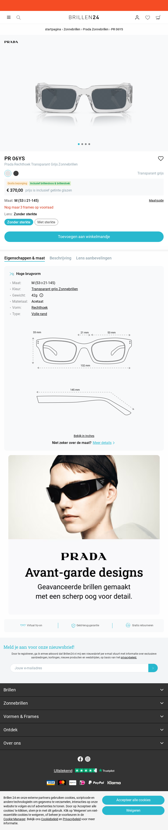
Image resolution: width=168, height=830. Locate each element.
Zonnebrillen (68, 164)
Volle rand (39, 314)
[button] (161, 158)
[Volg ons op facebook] (80, 759)
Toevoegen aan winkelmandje (84, 236)
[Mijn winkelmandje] (158, 17)
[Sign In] (137, 17)
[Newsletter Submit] (153, 668)
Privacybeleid (72, 819)
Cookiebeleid (49, 819)
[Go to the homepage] (84, 17)
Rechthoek (22, 164)
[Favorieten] (147, 17)
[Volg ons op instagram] (87, 759)
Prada (9, 164)
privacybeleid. (129, 657)
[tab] (84, 690)
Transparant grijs (44, 164)
